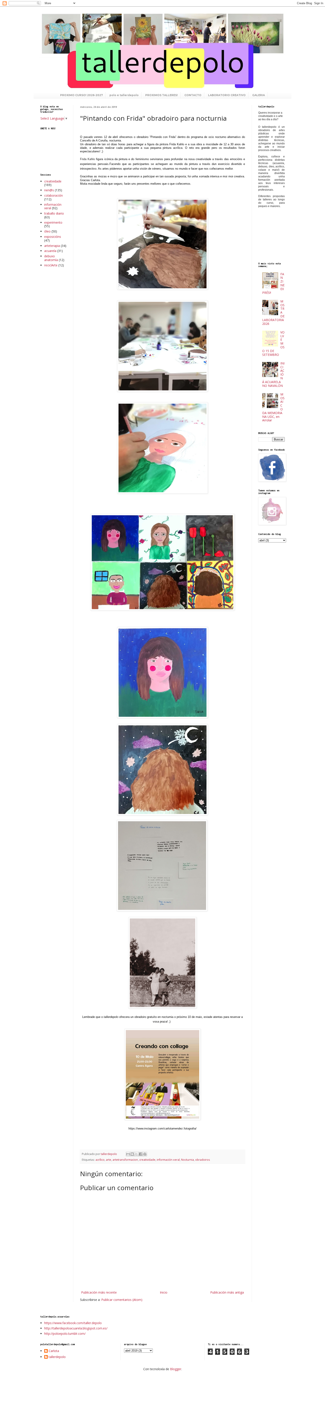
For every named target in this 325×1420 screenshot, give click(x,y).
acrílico (100, 1160)
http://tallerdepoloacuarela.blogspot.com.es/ (75, 1328)
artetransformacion (125, 1160)
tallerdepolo (57, 1357)
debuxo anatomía (51, 258)
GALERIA (258, 95)
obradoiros (202, 1160)
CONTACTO (192, 95)
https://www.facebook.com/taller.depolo (73, 1323)
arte (108, 1160)
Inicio (163, 1292)
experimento (53, 222)
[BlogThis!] (132, 1154)
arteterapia (52, 246)
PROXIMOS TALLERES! (161, 95)
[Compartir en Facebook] (140, 1154)
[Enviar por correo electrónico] (128, 1154)
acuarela (50, 251)
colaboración (53, 195)
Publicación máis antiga (227, 1292)
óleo (47, 231)
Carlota (54, 1351)
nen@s (49, 190)
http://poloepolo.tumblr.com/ (65, 1333)
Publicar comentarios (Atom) (121, 1300)
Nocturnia (187, 1160)
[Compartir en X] (136, 1154)
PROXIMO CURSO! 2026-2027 (81, 95)
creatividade (147, 1160)
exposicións (52, 236)
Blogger (175, 1369)
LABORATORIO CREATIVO (227, 95)
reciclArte (50, 265)
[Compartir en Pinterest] (145, 1154)
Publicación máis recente (99, 1292)
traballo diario (54, 213)
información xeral (168, 1160)
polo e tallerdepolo (124, 95)
